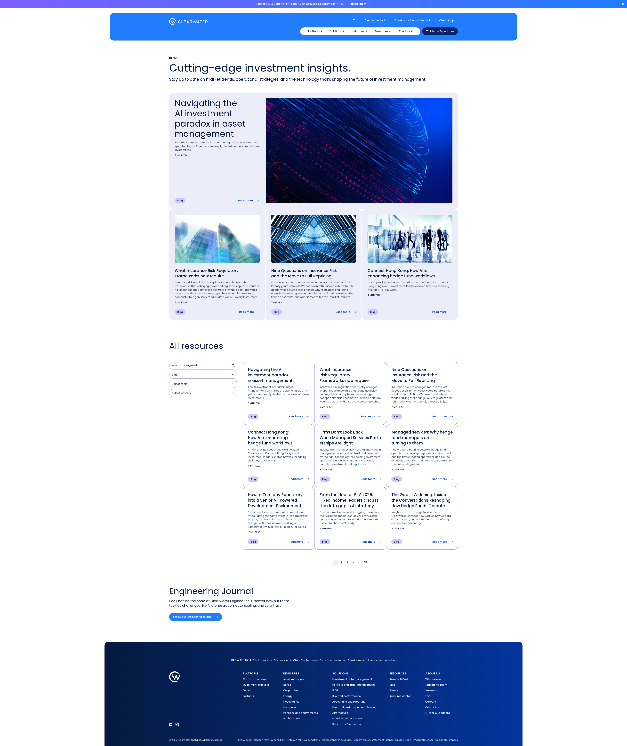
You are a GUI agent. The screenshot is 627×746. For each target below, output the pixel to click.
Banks (287, 685)
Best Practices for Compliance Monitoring (323, 660)
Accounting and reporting (348, 702)
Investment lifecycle (256, 685)
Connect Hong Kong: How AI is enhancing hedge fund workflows (402, 273)
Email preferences (423, 740)
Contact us (432, 707)
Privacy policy (244, 740)
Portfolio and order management (353, 685)
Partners (248, 696)
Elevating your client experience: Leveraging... (372, 660)
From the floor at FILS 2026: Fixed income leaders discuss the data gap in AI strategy (349, 500)
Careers (430, 702)
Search (233, 365)
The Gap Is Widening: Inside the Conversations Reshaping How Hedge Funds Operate (421, 500)
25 (365, 562)
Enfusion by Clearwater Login (412, 20)
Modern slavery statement (369, 740)
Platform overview (254, 679)
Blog (392, 685)
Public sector (291, 718)
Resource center (400, 696)
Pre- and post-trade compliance (353, 707)
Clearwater (188, 21)
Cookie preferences (446, 740)
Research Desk (399, 679)
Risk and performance (346, 696)
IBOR (335, 690)
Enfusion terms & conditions (304, 740)
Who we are (433, 679)
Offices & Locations (437, 713)
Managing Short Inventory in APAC (280, 660)
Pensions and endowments (300, 713)
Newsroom (432, 690)
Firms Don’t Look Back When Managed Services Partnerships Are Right (350, 437)
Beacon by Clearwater (346, 724)
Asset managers (293, 679)
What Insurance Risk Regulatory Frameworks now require (207, 273)
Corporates (290, 690)
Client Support (448, 20)
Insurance (289, 707)
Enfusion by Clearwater (347, 718)
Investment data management (352, 679)
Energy (287, 696)
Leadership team (436, 685)
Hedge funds (291, 702)
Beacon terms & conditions (270, 740)
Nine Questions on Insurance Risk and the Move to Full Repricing (304, 273)
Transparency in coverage (337, 740)
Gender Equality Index (398, 740)
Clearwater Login (375, 20)
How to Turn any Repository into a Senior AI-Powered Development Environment (275, 500)
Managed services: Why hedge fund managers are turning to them (422, 437)
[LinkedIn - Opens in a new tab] (171, 724)
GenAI (246, 690)
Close (623, 4)
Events (393, 690)
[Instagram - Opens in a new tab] (177, 724)
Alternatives (340, 713)
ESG (427, 696)
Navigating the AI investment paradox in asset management (210, 118)
